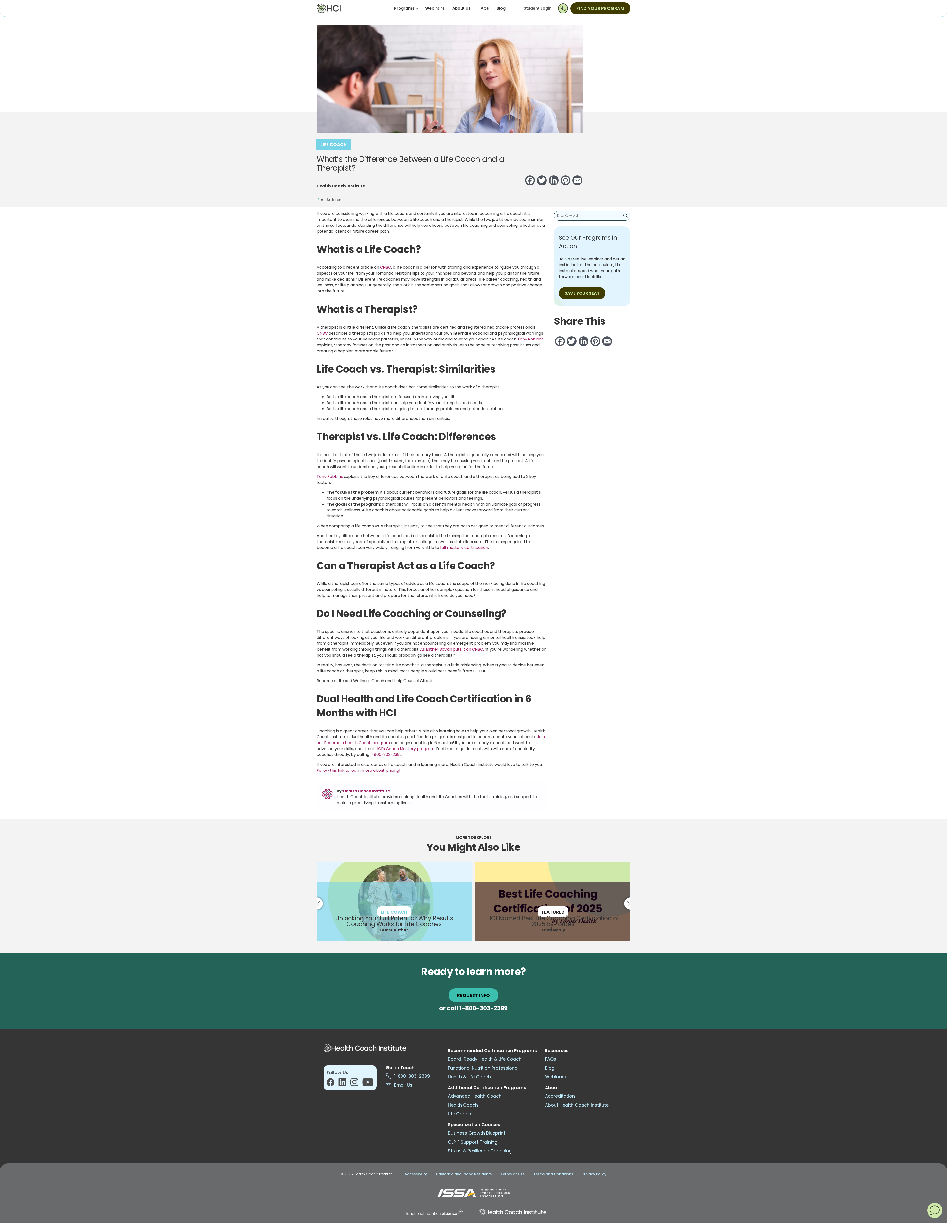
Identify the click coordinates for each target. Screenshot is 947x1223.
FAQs (483, 8)
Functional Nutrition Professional (483, 1068)
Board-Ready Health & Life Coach (485, 1059)
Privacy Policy (594, 1174)
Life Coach (333, 144)
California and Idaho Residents (464, 1174)
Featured (553, 912)
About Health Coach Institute (577, 1105)
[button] (934, 1210)
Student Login (537, 8)
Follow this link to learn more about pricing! (358, 770)
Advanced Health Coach (475, 1096)
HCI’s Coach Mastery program (404, 749)
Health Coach (463, 1105)
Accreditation (560, 1096)
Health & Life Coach (469, 1077)
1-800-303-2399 (385, 754)
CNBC (385, 267)
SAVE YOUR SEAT (582, 293)
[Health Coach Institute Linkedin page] (344, 1083)
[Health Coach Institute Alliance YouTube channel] (367, 1083)
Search (625, 216)
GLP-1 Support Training (472, 1142)
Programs (404, 8)
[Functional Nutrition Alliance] (434, 1212)
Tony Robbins (530, 339)
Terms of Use (513, 1174)
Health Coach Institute (366, 791)
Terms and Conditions (553, 1174)
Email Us (402, 1085)
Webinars (434, 8)
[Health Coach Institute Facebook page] (332, 1083)
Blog (501, 8)
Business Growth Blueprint (476, 1133)
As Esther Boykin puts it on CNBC (451, 649)
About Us (461, 8)
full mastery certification (464, 547)
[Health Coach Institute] (512, 1212)
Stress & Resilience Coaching (480, 1151)
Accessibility (416, 1174)
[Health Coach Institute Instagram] (356, 1083)
